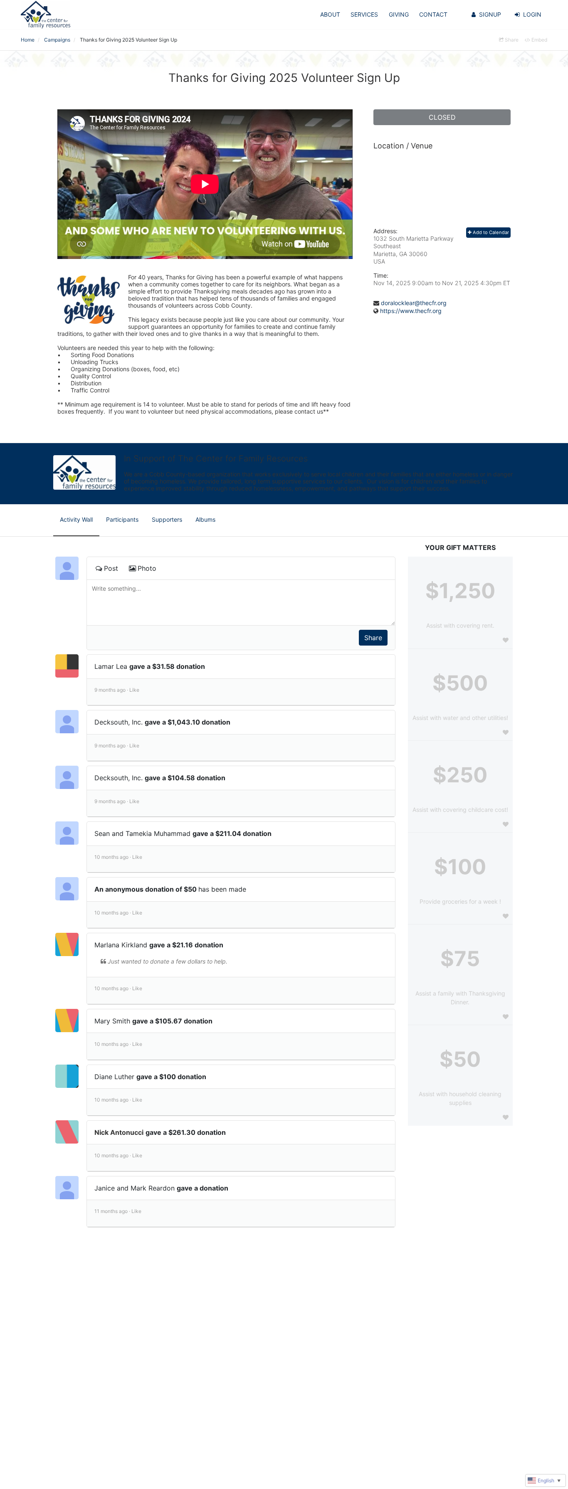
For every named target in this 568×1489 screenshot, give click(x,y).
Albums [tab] (205, 519)
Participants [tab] (122, 519)
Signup (490, 14)
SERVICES (364, 14)
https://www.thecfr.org (411, 310)
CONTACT (433, 14)
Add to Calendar (490, 232)
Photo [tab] (147, 568)
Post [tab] (111, 568)
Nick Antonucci (118, 1132)
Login (532, 14)
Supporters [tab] (167, 519)
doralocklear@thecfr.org (414, 302)
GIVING (399, 14)
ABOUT (330, 14)
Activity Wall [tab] (76, 519)
